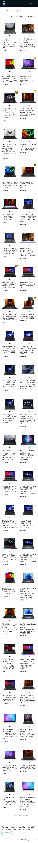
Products (5, 11)
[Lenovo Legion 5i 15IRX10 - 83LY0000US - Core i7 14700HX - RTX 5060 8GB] (10, 404)
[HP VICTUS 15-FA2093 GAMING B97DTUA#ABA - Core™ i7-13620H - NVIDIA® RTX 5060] (10, 238)
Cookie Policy (7, 833)
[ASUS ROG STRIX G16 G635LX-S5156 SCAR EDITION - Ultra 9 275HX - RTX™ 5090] (10, 272)
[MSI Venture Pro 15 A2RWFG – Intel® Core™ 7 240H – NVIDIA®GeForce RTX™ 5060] (28, 64)
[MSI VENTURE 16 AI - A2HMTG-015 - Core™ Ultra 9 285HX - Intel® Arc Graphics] (10, 755)
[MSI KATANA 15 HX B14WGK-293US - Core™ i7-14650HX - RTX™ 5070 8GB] (10, 204)
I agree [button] (32, 840)
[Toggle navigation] (34, 3)
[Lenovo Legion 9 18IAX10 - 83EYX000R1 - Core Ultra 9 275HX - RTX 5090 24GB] (10, 577)
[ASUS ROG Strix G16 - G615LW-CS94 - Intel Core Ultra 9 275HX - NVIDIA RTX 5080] (10, 685)
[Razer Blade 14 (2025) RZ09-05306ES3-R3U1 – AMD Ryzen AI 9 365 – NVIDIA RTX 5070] (28, 134)
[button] (20, 16)
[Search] (12, 16)
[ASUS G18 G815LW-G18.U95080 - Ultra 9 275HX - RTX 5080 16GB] (28, 272)
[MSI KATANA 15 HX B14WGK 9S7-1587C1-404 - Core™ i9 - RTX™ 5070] (28, 171)
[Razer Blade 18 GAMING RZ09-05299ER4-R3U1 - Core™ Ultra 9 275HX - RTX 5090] (10, 171)
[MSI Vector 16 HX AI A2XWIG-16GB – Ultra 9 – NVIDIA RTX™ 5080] (28, 304)
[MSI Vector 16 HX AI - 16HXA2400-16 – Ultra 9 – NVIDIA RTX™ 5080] (28, 755)
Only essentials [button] (21, 840)
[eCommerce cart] (30, 3)
